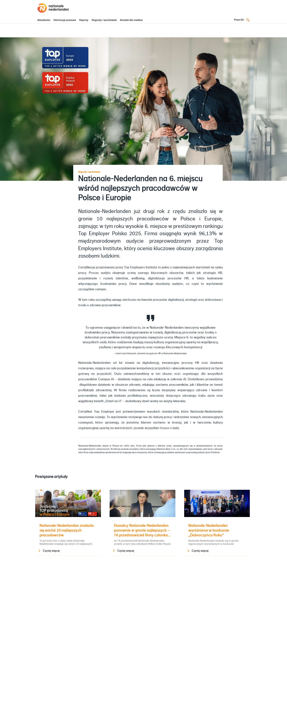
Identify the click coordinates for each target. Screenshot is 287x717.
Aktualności (43, 20)
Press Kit (239, 19)
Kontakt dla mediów (131, 20)
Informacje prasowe (64, 20)
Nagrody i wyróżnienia (104, 20)
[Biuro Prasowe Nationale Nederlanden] (53, 13)
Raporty (83, 20)
